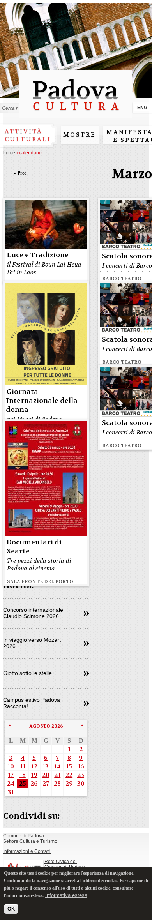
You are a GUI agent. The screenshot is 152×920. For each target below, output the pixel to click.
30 (81, 783)
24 (10, 783)
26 (34, 783)
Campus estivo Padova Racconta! (31, 703)
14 (57, 766)
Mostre (79, 135)
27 (45, 783)
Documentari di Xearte (34, 547)
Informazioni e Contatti (27, 851)
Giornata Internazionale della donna (42, 400)
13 (45, 766)
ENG (142, 107)
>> (86, 614)
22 (68, 775)
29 (69, 783)
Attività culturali (28, 135)
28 (57, 783)
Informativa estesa (66, 895)
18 (22, 775)
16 (81, 766)
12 (34, 766)
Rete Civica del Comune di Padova (64, 864)
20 (45, 775)
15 (69, 766)
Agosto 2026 (46, 726)
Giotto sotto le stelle (27, 673)
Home (9, 152)
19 (34, 775)
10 (10, 766)
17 (11, 775)
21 (57, 775)
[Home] (75, 114)
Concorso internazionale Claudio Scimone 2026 (33, 613)
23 (80, 775)
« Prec (20, 173)
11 (22, 766)
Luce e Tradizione (38, 255)
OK (11, 909)
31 (11, 792)
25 (22, 783)
